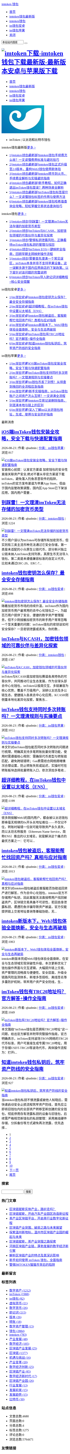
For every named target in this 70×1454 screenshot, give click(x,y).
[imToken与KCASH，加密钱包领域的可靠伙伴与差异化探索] (35, 672)
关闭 (12, 35)
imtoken (18, 1334)
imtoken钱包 (17, 21)
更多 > (31, 147)
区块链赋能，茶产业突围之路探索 (32, 1241)
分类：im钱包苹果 (51, 448)
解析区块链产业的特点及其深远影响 (34, 1255)
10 (10, 1165)
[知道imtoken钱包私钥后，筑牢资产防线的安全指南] (35, 1095)
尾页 (12, 1174)
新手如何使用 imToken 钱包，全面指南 (35, 1260)
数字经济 (19, 1343)
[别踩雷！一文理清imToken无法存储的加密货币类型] (35, 535)
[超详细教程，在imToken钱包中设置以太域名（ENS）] (35, 813)
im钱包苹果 (17, 30)
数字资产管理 (21, 1326)
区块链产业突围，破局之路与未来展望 (35, 1227)
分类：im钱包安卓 (51, 589)
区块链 (18, 1353)
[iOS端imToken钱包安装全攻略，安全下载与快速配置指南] (35, 465)
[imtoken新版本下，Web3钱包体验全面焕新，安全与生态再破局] (35, 954)
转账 (15, 1321)
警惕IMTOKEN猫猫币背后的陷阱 (32, 1264)
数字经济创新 (21, 1367)
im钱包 (16, 1298)
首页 (12, 12)
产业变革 (18, 1362)
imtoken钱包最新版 (22, 16)
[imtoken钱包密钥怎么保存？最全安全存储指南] (34, 601)
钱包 (16, 1331)
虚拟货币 (18, 1303)
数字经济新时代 (23, 1376)
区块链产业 (20, 1371)
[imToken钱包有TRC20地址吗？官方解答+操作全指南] (35, 1024)
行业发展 (18, 1385)
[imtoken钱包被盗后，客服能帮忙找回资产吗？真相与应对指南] (35, 883)
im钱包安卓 (17, 25)
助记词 (17, 1312)
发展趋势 (18, 1394)
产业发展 (18, 1339)
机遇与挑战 (20, 1357)
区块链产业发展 (23, 1348)
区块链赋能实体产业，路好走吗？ (32, 1209)
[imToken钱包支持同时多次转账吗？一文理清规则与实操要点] (35, 742)
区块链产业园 (21, 1380)
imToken (19, 1294)
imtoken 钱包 (10, 4)
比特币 (16, 1399)
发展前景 (18, 1390)
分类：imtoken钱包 (51, 518)
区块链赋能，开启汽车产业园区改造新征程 (38, 1213)
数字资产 (20, 1290)
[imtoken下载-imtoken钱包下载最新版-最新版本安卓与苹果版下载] (35, 71)
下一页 (14, 1170)
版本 (15, 1317)
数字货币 (18, 1308)
